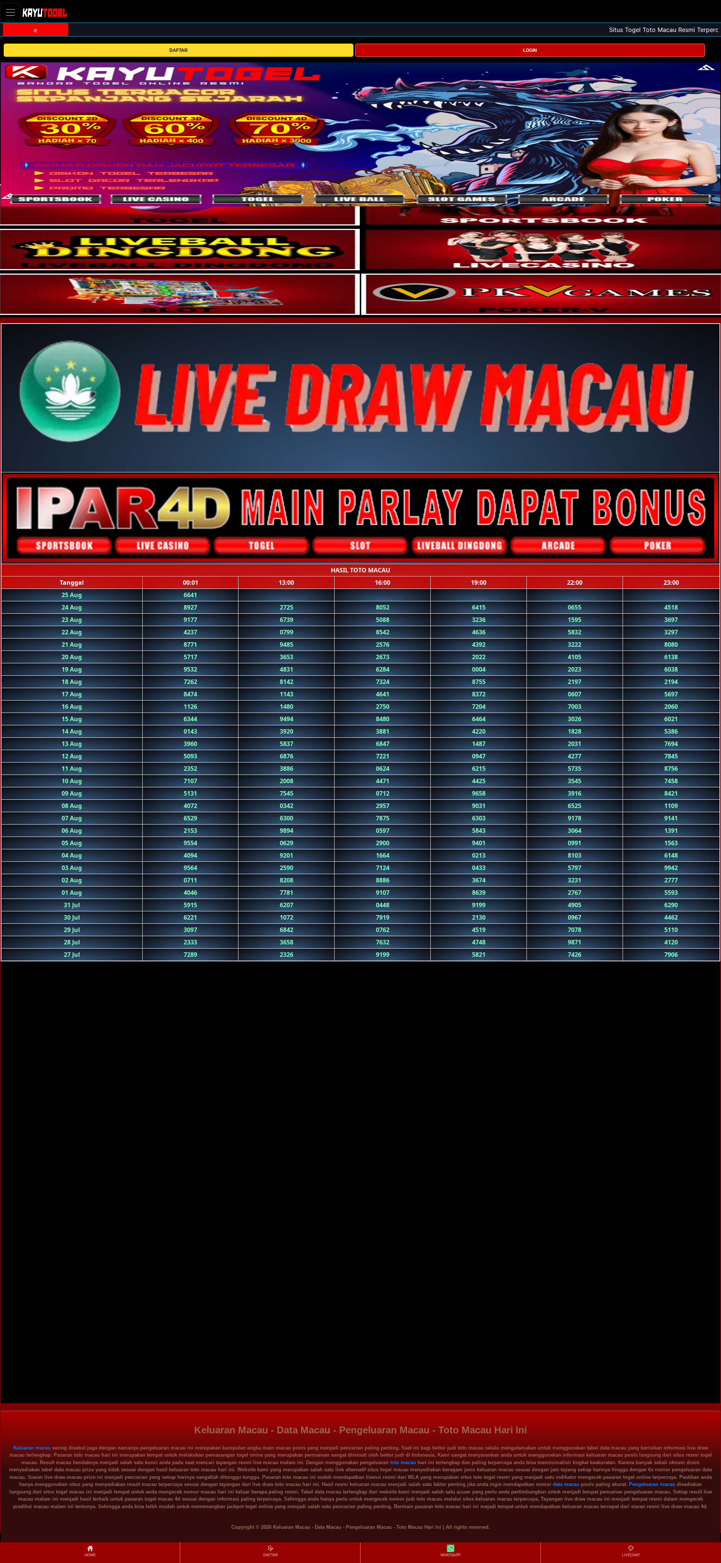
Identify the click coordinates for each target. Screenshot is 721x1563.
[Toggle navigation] (10, 12)
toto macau (403, 1462)
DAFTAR (178, 50)
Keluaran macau (32, 1448)
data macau (566, 1484)
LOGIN (530, 50)
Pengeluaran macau (652, 1484)
